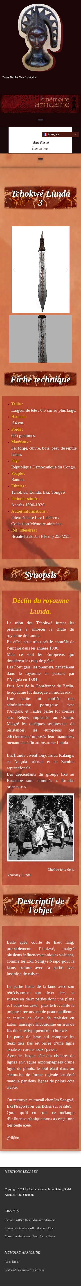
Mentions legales (21, 1171)
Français (53, 134)
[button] (40, 120)
